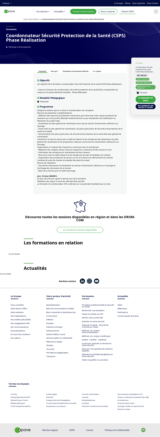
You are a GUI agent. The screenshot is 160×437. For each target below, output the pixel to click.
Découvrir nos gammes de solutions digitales (97, 350)
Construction (51, 316)
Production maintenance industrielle (95, 406)
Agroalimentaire (53, 305)
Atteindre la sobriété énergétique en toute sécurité (97, 355)
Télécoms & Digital (54, 342)
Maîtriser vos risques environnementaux (91, 331)
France (6, 3)
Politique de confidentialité (117, 430)
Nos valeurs (16, 338)
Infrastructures (52, 331)
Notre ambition (17, 312)
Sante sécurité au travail (126, 403)
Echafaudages (51, 394)
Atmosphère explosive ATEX (20, 397)
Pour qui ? (54, 71)
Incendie (85, 397)
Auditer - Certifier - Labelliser (94, 340)
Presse (127, 3)
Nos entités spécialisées (21, 319)
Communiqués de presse (128, 316)
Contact (89, 430)
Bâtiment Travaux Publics (19, 400)
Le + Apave (97, 71)
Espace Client (128, 11)
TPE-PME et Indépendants (57, 353)
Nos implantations (18, 316)
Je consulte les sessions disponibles (80, 229)
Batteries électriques (18, 403)
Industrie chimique (54, 327)
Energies (50, 323)
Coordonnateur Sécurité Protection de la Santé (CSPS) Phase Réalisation (72, 19)
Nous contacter (108, 11)
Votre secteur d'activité (58, 296)
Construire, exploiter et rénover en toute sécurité (96, 344)
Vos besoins (42, 11)
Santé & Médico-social (55, 334)
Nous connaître (17, 305)
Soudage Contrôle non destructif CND (131, 406)
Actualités (58, 11)
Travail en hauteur (124, 409)
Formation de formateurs (90, 394)
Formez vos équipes (19, 384)
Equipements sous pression (56, 406)
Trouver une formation (83, 11)
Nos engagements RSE (20, 323)
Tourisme (50, 349)
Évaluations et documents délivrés (75, 71)
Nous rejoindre (138, 3)
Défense (49, 319)
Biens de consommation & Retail (60, 308)
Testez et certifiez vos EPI (92, 314)
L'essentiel (42, 71)
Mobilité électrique (88, 400)
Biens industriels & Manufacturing (60, 312)
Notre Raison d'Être (19, 308)
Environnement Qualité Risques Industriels (61, 403)
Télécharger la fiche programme (19, 47)
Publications (123, 312)
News (120, 305)
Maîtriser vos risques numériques (96, 336)
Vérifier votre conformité (92, 317)
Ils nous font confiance (20, 334)
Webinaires (122, 308)
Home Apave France (31, 19)
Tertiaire (49, 345)
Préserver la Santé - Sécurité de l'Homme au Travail (95, 326)
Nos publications (18, 331)
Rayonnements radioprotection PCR (130, 394)
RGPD (72, 430)
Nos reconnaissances (20, 327)
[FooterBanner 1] (22, 432)
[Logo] (9, 14)
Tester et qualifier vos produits (95, 360)
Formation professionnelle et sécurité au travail (98, 306)
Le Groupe (118, 3)
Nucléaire (85, 403)
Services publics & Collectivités (59, 338)
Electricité (49, 397)
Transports (50, 356)
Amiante (14, 394)
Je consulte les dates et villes (145, 106)
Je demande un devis (145, 99)
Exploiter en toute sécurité (93, 321)
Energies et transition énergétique (58, 400)
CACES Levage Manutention (21, 406)
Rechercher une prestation (93, 310)
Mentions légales (50, 430)
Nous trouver (152, 3)
